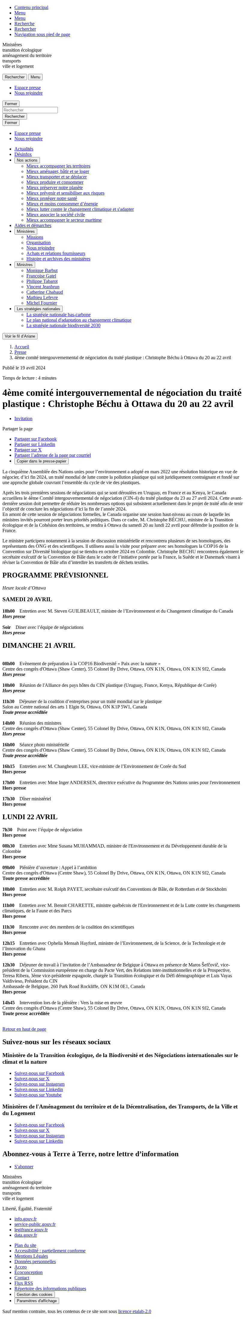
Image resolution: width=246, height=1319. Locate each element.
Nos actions (27, 160)
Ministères (26, 231)
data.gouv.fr (25, 1235)
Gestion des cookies (34, 1294)
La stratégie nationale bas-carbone (58, 314)
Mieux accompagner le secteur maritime (64, 220)
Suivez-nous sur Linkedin (38, 1089)
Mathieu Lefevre (42, 297)
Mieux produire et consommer (54, 182)
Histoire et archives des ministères (58, 258)
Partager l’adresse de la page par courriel (52, 455)
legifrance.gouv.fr (31, 1229)
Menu (20, 12)
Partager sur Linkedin (34, 444)
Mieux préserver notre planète (54, 187)
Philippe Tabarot (42, 281)
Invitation (23, 418)
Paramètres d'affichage (37, 1301)
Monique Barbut (42, 270)
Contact (21, 1277)
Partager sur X (28, 449)
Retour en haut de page (24, 1029)
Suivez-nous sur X (32, 1078)
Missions (34, 237)
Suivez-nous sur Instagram (39, 1084)
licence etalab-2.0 (134, 1311)
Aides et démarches (32, 225)
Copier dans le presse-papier (41, 461)
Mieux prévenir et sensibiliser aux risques (65, 193)
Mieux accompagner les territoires (58, 165)
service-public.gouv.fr (35, 1224)
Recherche (24, 23)
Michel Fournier (41, 302)
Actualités (23, 148)
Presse (20, 352)
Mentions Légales (31, 1256)
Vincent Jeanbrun (42, 286)
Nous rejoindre (28, 93)
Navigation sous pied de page (42, 34)
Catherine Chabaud (44, 292)
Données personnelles (35, 1261)
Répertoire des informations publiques (50, 1288)
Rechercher (25, 29)
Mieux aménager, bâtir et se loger (57, 171)
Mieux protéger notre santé (51, 198)
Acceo (20, 1266)
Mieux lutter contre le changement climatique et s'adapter (80, 209)
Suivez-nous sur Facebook (39, 1073)
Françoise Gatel (41, 275)
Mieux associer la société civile (55, 214)
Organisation (38, 242)
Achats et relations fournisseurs (55, 253)
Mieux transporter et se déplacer (56, 176)
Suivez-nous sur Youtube (38, 1094)
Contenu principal (31, 7)
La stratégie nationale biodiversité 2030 (63, 325)
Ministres (25, 264)
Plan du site (25, 1245)
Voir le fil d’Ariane (20, 336)
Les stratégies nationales (38, 309)
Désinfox (23, 154)
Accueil (21, 346)
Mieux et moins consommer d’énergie (62, 203)
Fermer (11, 104)
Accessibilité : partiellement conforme (50, 1250)
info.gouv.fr (25, 1218)
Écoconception (28, 1272)
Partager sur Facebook (35, 438)
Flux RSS (23, 1283)
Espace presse (27, 87)
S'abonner (23, 1166)
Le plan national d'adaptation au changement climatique (78, 320)
